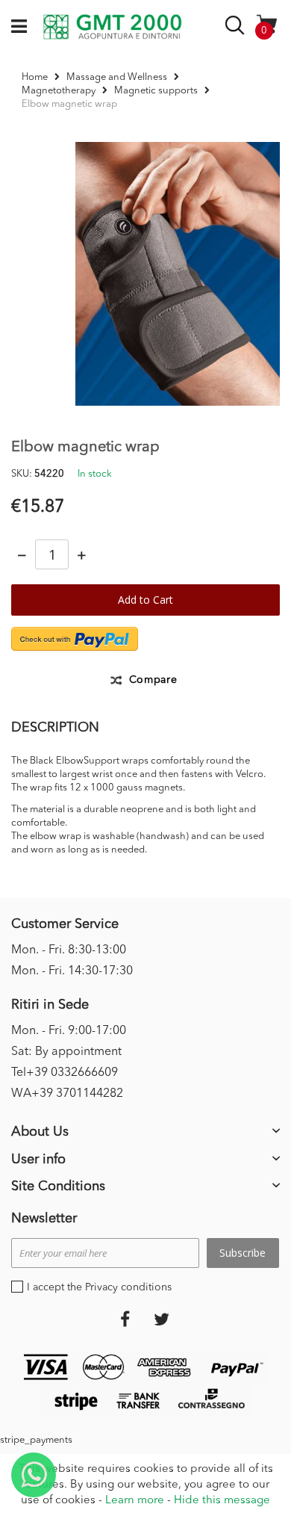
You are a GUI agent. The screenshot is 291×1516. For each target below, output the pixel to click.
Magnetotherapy (59, 91)
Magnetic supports (156, 91)
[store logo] (112, 27)
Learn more (134, 1500)
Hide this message (222, 1500)
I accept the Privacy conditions (99, 1287)
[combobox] (236, 28)
